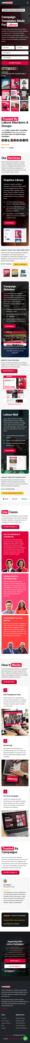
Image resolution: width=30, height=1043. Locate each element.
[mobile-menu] (27, 3)
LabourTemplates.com (14, 1039)
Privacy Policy (9, 1035)
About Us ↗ (15, 404)
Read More (5, 1009)
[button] (2, 272)
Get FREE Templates (15, 63)
